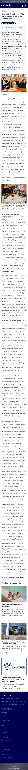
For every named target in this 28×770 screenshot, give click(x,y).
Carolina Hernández (7, 21)
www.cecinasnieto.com (13, 316)
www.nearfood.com (15, 539)
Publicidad (4, 754)
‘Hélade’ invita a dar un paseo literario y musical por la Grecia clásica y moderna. (12, 679)
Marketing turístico (6, 720)
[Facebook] (5, 709)
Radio (3, 723)
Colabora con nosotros (7, 757)
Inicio (2, 9)
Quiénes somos (5, 715)
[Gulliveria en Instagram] (23, 1)
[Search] (25, 5)
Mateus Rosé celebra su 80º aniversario (11, 605)
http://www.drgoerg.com (19, 363)
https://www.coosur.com (8, 271)
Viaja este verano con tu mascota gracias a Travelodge (13, 643)
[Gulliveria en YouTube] (25, 1)
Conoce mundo (5, 737)
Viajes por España (6, 735)
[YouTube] (11, 709)
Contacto (4, 717)
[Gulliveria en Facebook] (21, 1)
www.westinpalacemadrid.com (15, 577)
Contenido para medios (7, 749)
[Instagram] (8, 709)
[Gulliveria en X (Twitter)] (18, 1)
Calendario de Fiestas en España (9, 743)
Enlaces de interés (6, 740)
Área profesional (5, 752)
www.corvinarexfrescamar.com (10, 427)
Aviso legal (10, 768)
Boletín (3, 725)
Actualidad (7, 9)
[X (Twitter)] (2, 709)
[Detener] (15, 23)
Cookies (18, 768)
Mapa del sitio (5, 760)
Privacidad (15, 768)
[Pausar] (12, 23)
